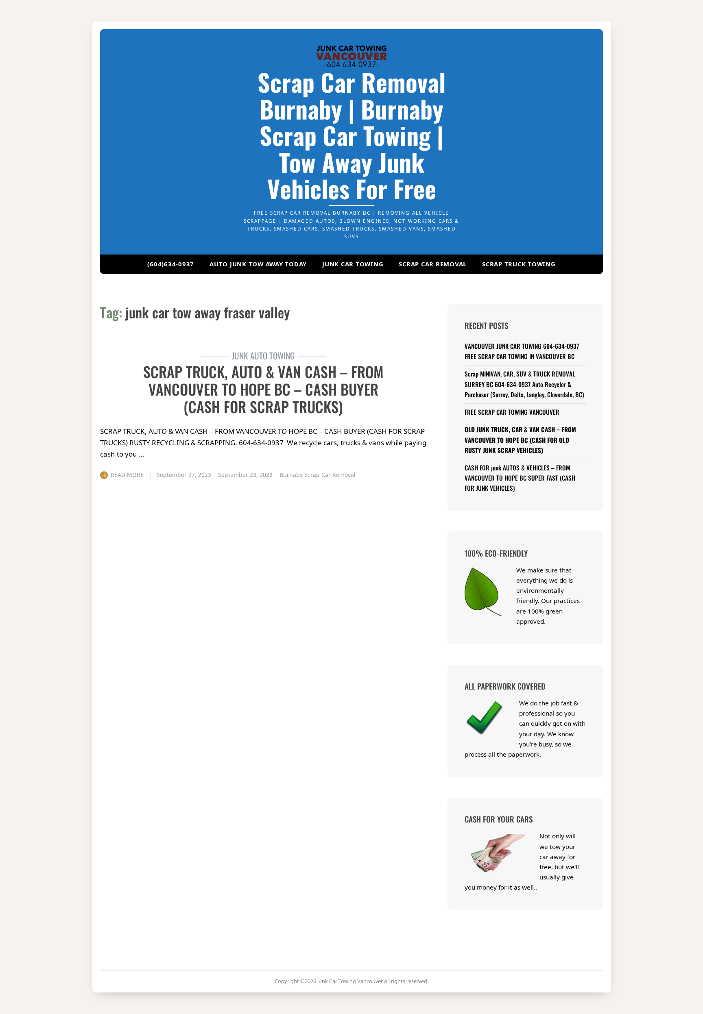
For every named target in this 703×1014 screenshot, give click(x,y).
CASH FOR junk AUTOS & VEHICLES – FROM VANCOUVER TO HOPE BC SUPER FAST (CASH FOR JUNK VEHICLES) (520, 477)
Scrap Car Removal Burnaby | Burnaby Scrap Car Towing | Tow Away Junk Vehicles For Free (351, 135)
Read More (127, 475)
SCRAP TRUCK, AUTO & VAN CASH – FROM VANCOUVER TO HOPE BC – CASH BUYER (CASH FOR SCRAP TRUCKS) (263, 389)
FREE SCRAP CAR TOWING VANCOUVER (512, 411)
